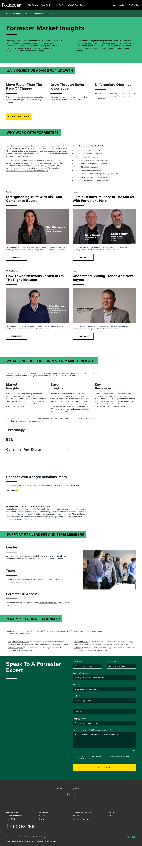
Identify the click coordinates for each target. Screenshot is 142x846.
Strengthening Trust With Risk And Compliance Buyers (34, 198)
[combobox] (104, 723)
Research (30, 13)
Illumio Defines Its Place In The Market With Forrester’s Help (103, 198)
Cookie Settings (39, 837)
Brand (41, 819)
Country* (76, 707)
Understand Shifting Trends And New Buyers (103, 277)
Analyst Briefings (12, 812)
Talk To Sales (134, 5)
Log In (121, 5)
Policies (76, 815)
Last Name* (111, 662)
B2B (9, 439)
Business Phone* (79, 684)
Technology (15, 430)
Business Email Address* (82, 673)
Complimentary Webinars (82, 812)
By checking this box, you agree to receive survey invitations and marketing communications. (103, 757)
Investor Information (14, 815)
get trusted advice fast (47, 602)
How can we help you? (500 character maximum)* (92, 730)
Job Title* (76, 696)
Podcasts (109, 815)
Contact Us (110, 812)
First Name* (77, 662)
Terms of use (11, 837)
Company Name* (79, 718)
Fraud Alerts (11, 819)
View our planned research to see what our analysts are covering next (34, 169)
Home (8, 13)
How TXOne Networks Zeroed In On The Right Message (35, 277)
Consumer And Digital (24, 449)
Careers (42, 815)
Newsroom (43, 812)
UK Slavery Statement (81, 819)
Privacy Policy (24, 837)
